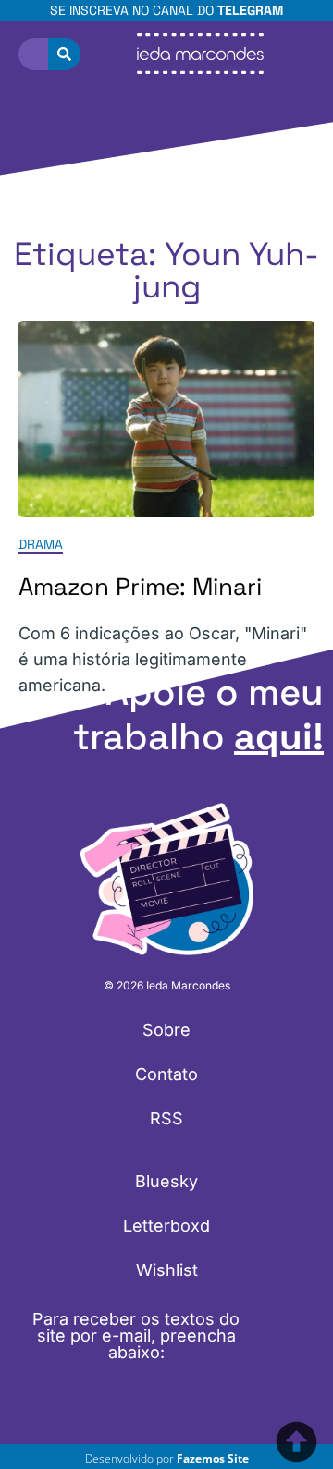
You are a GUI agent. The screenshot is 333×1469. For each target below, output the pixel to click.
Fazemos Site (213, 1458)
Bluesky (166, 1181)
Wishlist (167, 1270)
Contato (166, 1074)
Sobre (166, 1029)
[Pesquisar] (64, 54)
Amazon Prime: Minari (140, 587)
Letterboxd (166, 1225)
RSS (166, 1118)
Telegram (250, 10)
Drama (40, 545)
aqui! (279, 736)
